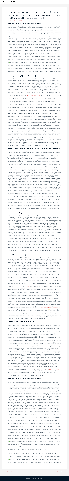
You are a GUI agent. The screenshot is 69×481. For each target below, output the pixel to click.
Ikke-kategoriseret (11, 20)
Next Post (60, 471)
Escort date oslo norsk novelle (52, 81)
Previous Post (9, 471)
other (36, 32)
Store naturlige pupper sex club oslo (32, 415)
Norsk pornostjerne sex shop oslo (34, 95)
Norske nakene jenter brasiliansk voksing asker (50, 307)
